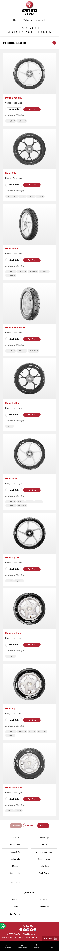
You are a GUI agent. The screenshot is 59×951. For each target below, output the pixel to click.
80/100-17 (11, 505)
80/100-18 (22, 505)
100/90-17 (11, 272)
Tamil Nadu (44, 907)
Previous (17, 826)
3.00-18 (38, 502)
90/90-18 (19, 581)
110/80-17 (22, 272)
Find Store (32, 109)
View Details (14, 109)
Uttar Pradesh (15, 914)
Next (42, 826)
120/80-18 (11, 275)
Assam (15, 899)
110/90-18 (33, 272)
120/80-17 (44, 272)
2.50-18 (22, 196)
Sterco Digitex (37, 937)
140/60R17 (33, 351)
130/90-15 (22, 351)
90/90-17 (10, 735)
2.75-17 (31, 196)
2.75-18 (40, 196)
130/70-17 (11, 351)
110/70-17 (11, 121)
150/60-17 (22, 121)
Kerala (15, 907)
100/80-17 (11, 732)
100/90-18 (11, 502)
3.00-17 (30, 502)
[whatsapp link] (3, 926)
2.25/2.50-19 (12, 196)
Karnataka (44, 899)
